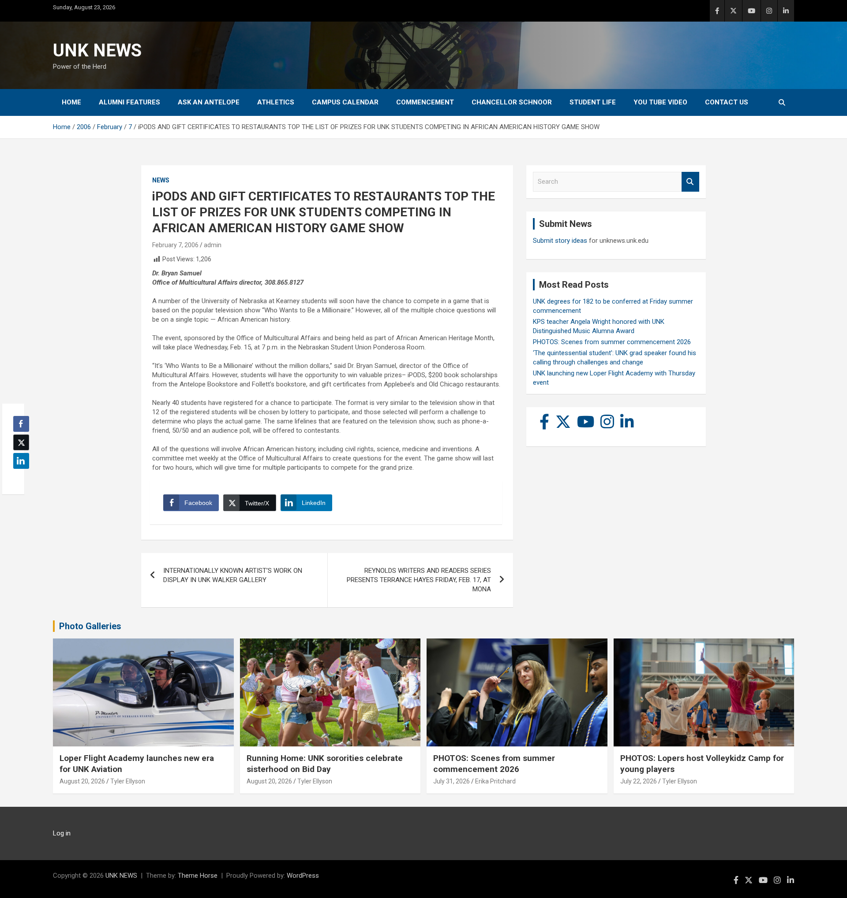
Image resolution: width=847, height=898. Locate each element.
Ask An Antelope (209, 102)
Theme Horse (197, 875)
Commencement (425, 102)
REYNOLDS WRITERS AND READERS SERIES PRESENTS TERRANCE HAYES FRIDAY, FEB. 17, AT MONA (419, 580)
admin (212, 245)
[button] (18, 478)
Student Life (593, 102)
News (160, 180)
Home (71, 102)
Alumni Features (129, 102)
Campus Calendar (345, 102)
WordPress (303, 875)
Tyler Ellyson (127, 781)
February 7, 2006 (175, 245)
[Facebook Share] (21, 424)
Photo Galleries (90, 626)
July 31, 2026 (451, 781)
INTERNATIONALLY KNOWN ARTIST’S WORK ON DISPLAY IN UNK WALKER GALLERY (232, 575)
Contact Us (726, 102)
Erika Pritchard (495, 781)
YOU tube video (660, 102)
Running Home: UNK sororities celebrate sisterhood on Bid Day (325, 763)
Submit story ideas (560, 241)
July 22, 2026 (638, 781)
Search (690, 182)
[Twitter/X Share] (21, 442)
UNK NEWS (97, 50)
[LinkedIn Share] (21, 461)
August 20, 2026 (82, 781)
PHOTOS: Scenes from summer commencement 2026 (612, 342)
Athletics (275, 102)
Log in (62, 833)
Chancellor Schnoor (512, 102)
